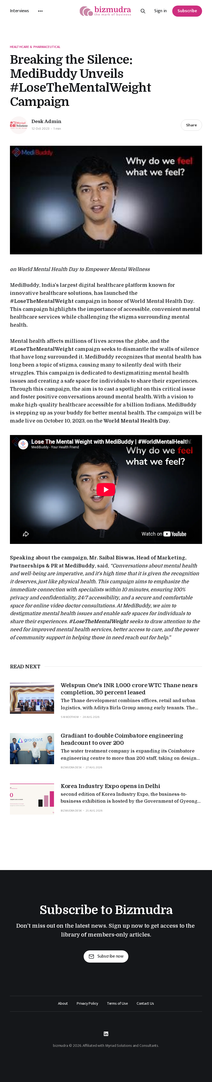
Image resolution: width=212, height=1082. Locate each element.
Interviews (19, 11)
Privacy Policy (87, 1004)
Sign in (160, 11)
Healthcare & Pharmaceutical (35, 47)
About (63, 1004)
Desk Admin (46, 121)
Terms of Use (117, 1004)
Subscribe (187, 11)
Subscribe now (110, 956)
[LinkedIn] (106, 1034)
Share (191, 125)
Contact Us (145, 1004)
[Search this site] (143, 11)
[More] (40, 11)
